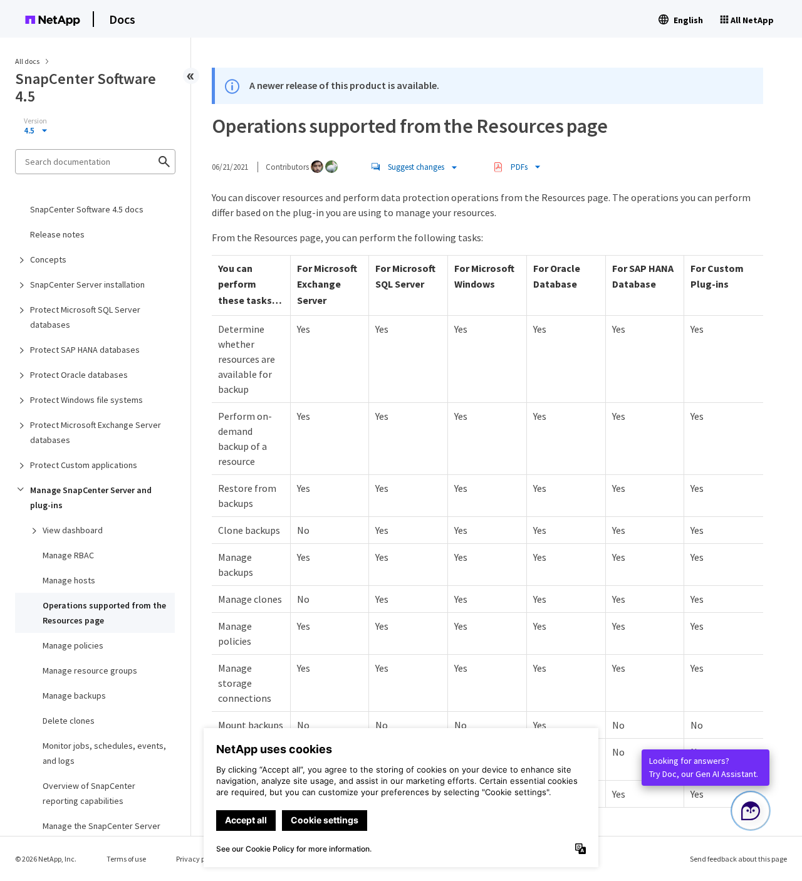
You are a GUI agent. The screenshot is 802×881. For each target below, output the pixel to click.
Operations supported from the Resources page (104, 613)
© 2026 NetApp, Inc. (45, 858)
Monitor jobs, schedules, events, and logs (104, 753)
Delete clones (69, 720)
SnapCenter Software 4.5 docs (86, 209)
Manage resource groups (90, 670)
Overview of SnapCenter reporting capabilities (89, 793)
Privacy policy (198, 858)
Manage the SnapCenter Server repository (101, 833)
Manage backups (74, 695)
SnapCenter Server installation (87, 284)
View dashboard (73, 530)
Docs (122, 19)
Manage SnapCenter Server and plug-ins (91, 497)
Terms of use (126, 858)
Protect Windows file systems (86, 399)
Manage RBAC (68, 555)
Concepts (48, 259)
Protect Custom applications (83, 465)
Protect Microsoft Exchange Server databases (95, 432)
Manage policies (73, 645)
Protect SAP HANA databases (85, 349)
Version (35, 121)
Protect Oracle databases (79, 374)
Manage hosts (69, 580)
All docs (27, 61)
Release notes (57, 234)
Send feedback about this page (738, 858)
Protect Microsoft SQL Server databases (85, 317)
